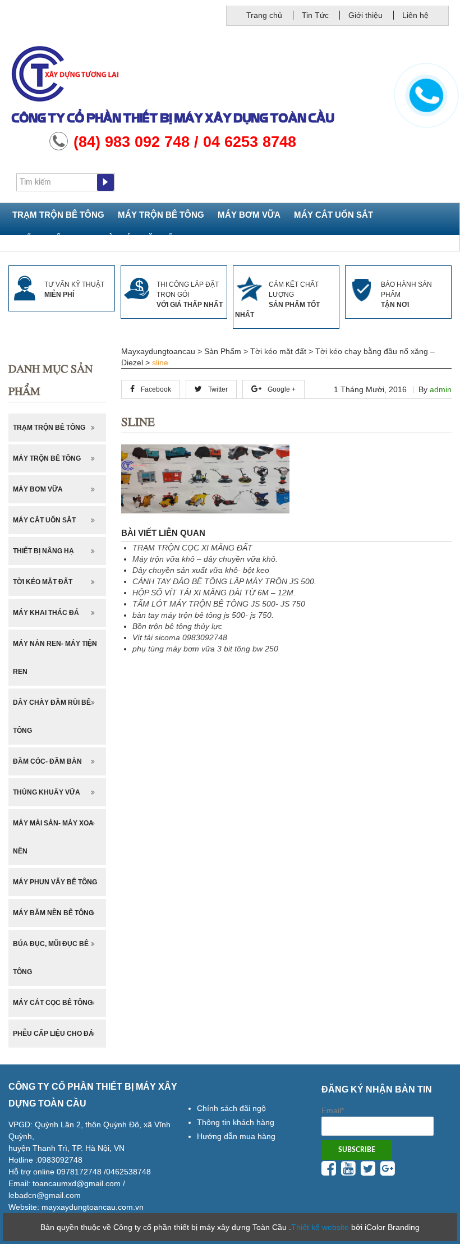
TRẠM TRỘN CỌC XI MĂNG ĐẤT (192, 547)
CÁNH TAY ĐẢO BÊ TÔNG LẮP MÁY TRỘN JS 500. (224, 581)
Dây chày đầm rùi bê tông (52, 717)
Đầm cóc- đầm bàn (47, 761)
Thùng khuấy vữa (46, 792)
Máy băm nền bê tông (53, 913)
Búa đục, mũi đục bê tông (51, 958)
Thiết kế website (320, 1227)
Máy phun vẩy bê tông (55, 882)
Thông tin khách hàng (235, 1122)
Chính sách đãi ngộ (231, 1108)
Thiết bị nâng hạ (50, 238)
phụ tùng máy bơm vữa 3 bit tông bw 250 (205, 648)
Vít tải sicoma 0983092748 (179, 637)
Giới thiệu (365, 15)
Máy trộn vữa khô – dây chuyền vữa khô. (205, 558)
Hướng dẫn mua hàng (236, 1136)
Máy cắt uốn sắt (333, 214)
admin (441, 389)
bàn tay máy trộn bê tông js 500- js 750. (203, 614)
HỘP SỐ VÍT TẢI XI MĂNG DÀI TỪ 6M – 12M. (214, 592)
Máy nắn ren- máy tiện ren (55, 658)
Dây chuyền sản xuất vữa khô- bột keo (200, 570)
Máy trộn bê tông (161, 214)
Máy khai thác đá (46, 613)
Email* (332, 1110)
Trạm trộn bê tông (58, 214)
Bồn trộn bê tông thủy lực (177, 626)
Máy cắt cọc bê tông (53, 1003)
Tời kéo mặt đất (140, 238)
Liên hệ (415, 15)
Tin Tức (315, 15)
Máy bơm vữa (249, 214)
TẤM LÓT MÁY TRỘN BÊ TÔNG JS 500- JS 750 (218, 603)
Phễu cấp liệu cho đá (53, 1034)
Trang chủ (264, 15)
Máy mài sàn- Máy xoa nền (53, 837)
